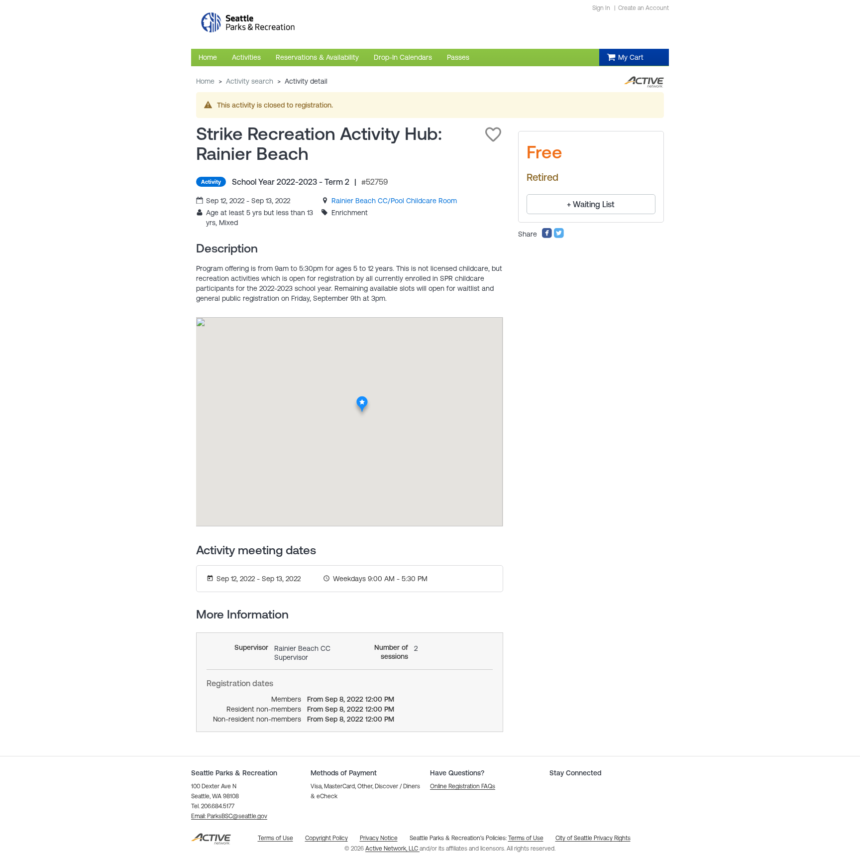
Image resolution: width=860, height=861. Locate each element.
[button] (493, 134)
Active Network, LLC (392, 848)
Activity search (249, 81)
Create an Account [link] (643, 7)
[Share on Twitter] (559, 236)
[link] (394, 201)
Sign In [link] (601, 7)
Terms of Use (525, 838)
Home (205, 81)
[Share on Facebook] (547, 236)
